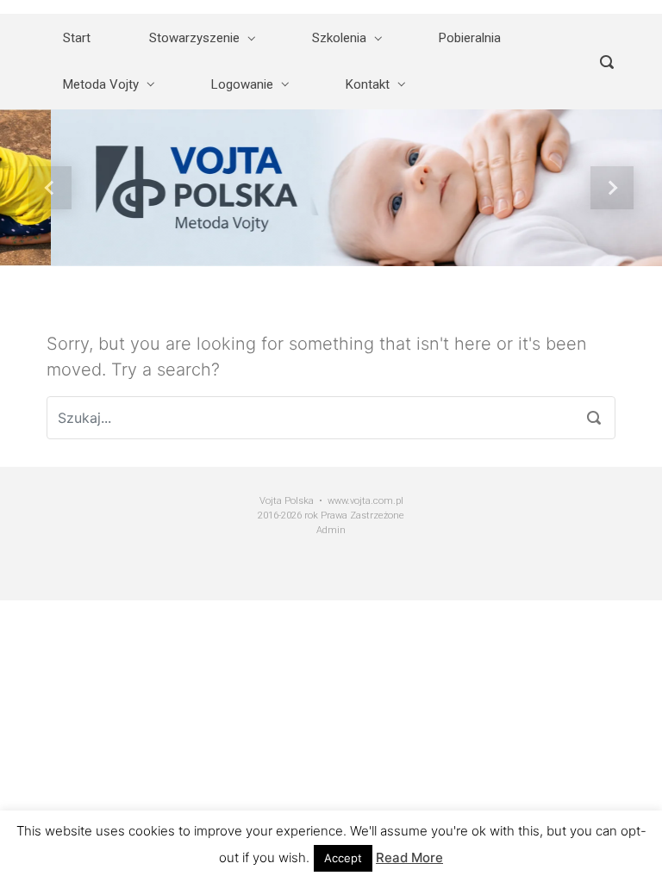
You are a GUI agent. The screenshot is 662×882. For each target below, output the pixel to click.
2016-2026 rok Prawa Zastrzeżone (331, 515)
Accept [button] (343, 858)
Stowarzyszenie (194, 38)
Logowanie (242, 84)
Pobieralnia (470, 38)
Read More (409, 857)
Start (77, 38)
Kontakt (368, 84)
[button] (49, 187)
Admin (331, 530)
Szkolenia (339, 38)
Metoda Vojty (101, 84)
